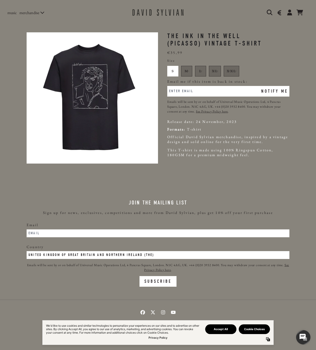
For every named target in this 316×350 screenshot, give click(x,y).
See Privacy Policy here (212, 111)
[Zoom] (92, 98)
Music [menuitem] (12, 12)
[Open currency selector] (279, 12)
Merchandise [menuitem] (29, 12)
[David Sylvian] (158, 12)
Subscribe (157, 281)
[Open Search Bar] (269, 12)
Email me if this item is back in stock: (207, 81)
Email (32, 224)
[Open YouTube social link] (173, 312)
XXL (231, 71)
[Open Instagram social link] (163, 312)
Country (35, 246)
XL (215, 71)
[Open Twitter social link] (153, 312)
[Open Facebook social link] (143, 312)
